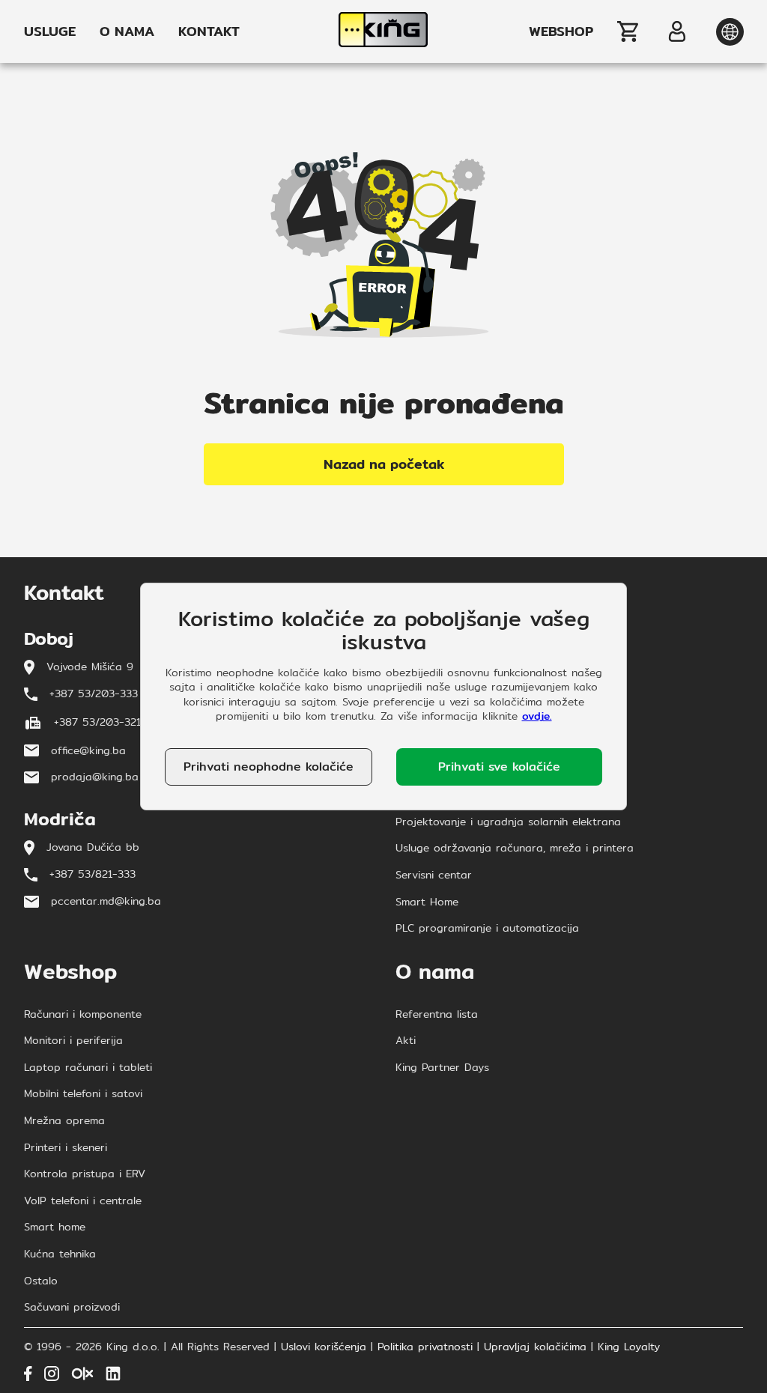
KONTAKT (209, 31)
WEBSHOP (561, 31)
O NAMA (127, 31)
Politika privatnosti (425, 1347)
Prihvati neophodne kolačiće (269, 766)
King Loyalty (629, 1347)
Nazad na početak (384, 464)
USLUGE (50, 31)
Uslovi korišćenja (323, 1347)
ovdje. (537, 716)
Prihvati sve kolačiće (499, 766)
